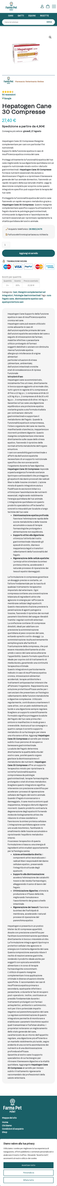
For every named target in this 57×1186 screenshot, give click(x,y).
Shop (4, 1132)
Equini (32, 15)
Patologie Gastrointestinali (27, 295)
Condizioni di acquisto (13, 1128)
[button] (50, 37)
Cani (10, 15)
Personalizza (28, 1172)
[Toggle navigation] (53, 6)
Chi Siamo (7, 1125)
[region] (28, 1162)
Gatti (21, 15)
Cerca (49, 22)
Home (5, 1122)
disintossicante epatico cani (29, 298)
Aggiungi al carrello (28, 253)
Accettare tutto (28, 1165)
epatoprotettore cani (12, 302)
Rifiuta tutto (28, 1180)
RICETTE (44, 15)
